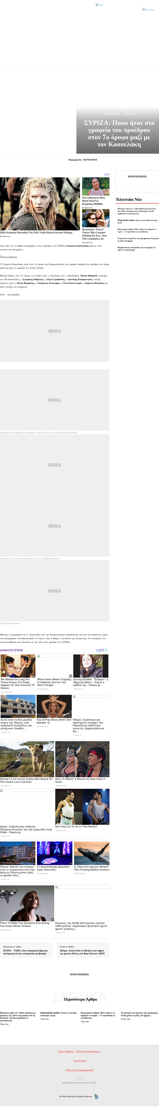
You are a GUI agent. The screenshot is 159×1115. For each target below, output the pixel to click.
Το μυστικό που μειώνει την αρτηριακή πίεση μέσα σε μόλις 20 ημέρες (139, 1014)
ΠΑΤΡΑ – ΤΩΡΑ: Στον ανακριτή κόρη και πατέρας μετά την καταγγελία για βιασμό (25, 952)
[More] (151, 184)
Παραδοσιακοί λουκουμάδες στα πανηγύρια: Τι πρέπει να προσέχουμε (137, 248)
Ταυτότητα (79, 1061)
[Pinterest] (137, 184)
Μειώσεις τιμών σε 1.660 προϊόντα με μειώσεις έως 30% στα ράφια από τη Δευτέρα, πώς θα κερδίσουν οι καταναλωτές (137, 211)
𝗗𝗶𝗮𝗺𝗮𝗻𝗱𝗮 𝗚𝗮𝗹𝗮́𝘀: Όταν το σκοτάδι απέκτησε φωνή (138, 221)
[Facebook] (123, 184)
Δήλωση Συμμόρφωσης (79, 1070)
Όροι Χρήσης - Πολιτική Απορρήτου (79, 1051)
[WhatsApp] (144, 184)
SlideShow (111, 114)
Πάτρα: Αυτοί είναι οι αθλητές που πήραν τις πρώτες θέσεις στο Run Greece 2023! (82, 952)
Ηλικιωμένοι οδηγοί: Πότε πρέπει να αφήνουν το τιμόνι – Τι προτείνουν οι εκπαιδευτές (137, 230)
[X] (130, 184)
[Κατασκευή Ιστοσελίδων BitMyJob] (96, 1097)
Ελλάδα (130, 114)
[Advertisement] (79, 45)
